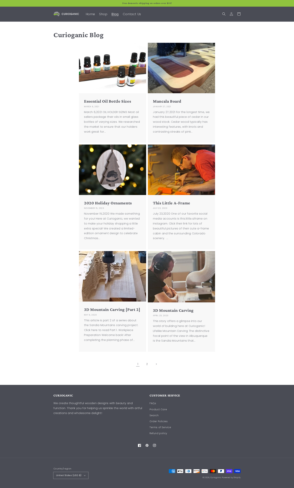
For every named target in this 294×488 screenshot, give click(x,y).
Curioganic (215, 477)
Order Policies (159, 421)
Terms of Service (160, 427)
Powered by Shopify (231, 477)
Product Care (158, 409)
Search (154, 415)
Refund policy (158, 433)
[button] (224, 14)
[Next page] (156, 364)
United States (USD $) (68, 475)
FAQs (153, 403)
